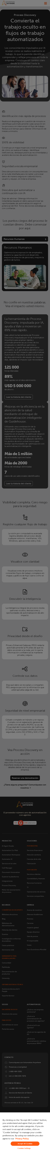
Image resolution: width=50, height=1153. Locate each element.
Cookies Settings (24, 1148)
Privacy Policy (22, 1138)
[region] (25, 1132)
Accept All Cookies (25, 1144)
